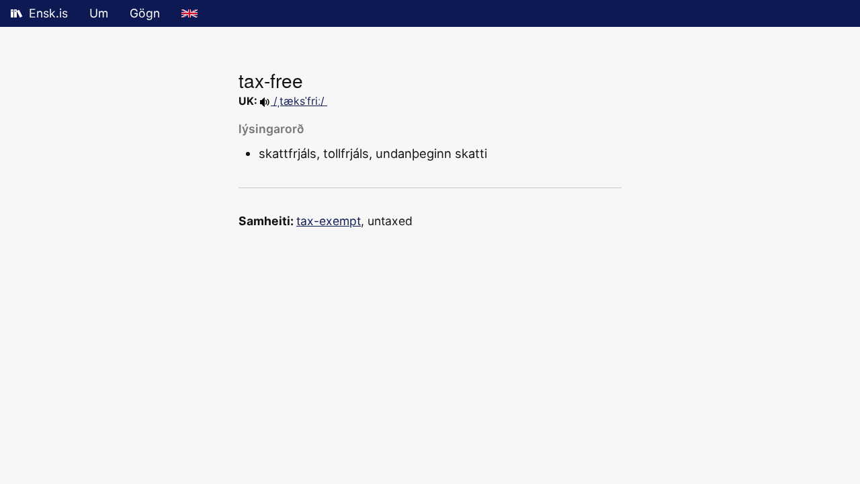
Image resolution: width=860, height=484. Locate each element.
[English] (189, 13)
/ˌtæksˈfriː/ (299, 101)
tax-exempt (328, 221)
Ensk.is (48, 13)
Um (98, 13)
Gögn (145, 13)
